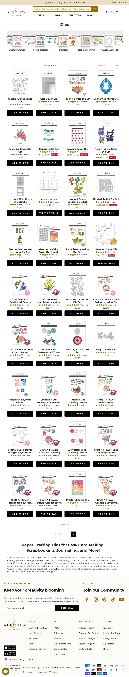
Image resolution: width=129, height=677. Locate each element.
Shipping (58, 633)
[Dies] (17, 52)
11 (66, 534)
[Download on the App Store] (10, 647)
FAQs (56, 628)
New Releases (36, 633)
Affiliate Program (86, 628)
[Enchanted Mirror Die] (106, 83)
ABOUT (107, 622)
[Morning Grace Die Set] (20, 133)
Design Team (110, 638)
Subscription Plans (38, 649)
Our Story (108, 628)
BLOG (90, 15)
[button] (5, 671)
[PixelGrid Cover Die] (77, 484)
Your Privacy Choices (70, 667)
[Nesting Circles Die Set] (77, 334)
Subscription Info (62, 644)
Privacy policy (32, 667)
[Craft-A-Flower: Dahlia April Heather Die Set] (49, 484)
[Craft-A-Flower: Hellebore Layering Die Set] (20, 484)
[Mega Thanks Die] (106, 334)
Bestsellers (34, 638)
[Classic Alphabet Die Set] (20, 83)
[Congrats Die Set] (49, 133)
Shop (32, 622)
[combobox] (62, 9)
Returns (58, 638)
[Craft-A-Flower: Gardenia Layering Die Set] (106, 484)
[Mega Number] (49, 184)
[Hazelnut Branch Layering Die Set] (77, 184)
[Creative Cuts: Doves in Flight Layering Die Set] (20, 434)
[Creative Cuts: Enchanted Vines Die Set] (49, 384)
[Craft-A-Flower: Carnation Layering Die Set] (49, 434)
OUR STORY (75, 15)
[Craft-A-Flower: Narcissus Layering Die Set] (49, 284)
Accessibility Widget (47, 672)
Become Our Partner (88, 633)
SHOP (41, 15)
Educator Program (87, 638)
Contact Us (59, 654)
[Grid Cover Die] (49, 83)
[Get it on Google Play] (10, 653)
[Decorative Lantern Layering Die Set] (20, 234)
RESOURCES (85, 622)
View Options (48, 213)
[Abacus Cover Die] (77, 133)
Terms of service (50, 667)
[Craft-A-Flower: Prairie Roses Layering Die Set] (106, 384)
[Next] (118, 42)
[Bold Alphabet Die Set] (106, 184)
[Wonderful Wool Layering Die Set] (77, 434)
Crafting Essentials (38, 628)
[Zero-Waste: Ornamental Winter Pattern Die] (49, 334)
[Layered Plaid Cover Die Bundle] (20, 184)
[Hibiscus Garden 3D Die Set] (77, 284)
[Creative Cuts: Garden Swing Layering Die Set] (106, 284)
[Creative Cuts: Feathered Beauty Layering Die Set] (20, 284)
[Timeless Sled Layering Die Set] (77, 384)
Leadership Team (112, 633)
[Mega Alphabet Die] (106, 234)
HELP (56, 622)
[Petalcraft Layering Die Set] (20, 384)
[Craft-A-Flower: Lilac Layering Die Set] (106, 434)
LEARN (57, 15)
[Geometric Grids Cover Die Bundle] (49, 234)
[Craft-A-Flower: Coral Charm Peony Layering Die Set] (20, 334)
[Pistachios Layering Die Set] (77, 234)
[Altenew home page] (16, 12)
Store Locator (60, 649)
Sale (31, 644)
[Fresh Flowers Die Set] (77, 83)
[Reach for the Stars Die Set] (106, 133)
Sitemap (27, 672)
